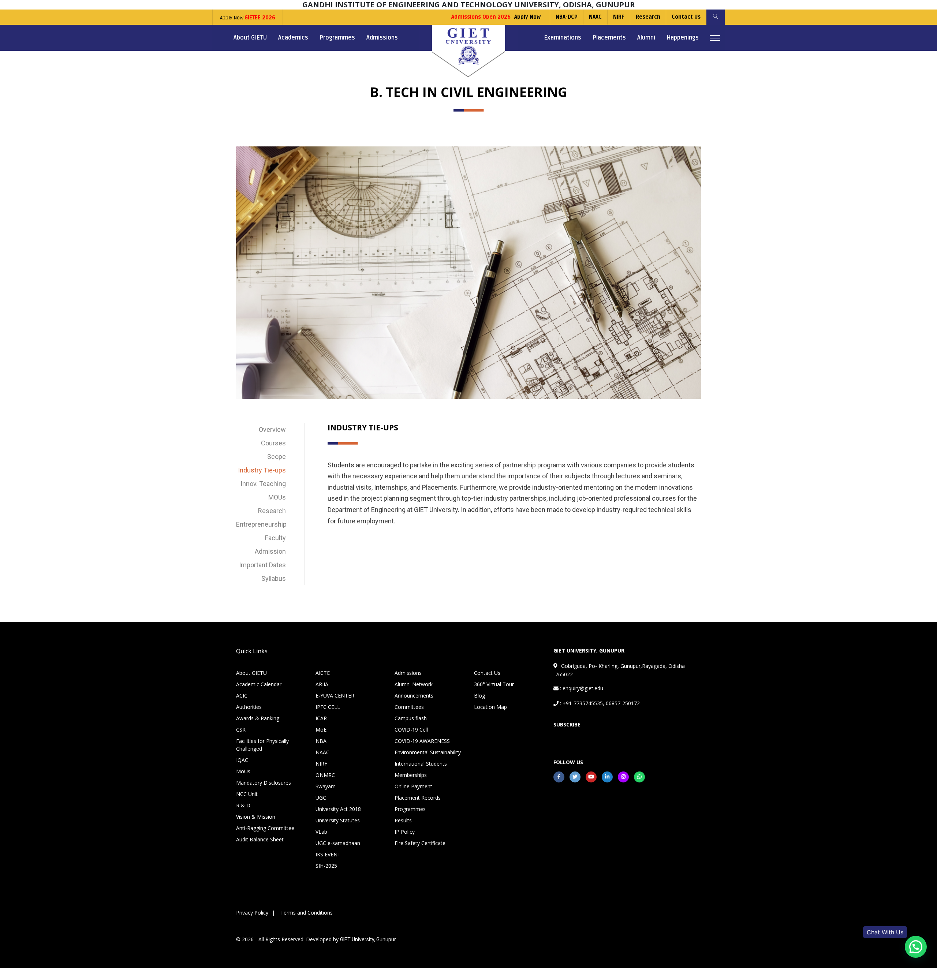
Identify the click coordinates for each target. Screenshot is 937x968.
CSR (241, 729)
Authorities (249, 706)
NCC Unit (247, 794)
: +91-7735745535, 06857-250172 (599, 703)
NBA (321, 740)
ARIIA (322, 684)
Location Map (490, 706)
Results (403, 820)
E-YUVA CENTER (335, 695)
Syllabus (273, 578)
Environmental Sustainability (428, 752)
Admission (270, 551)
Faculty (275, 538)
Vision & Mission (255, 816)
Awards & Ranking (257, 718)
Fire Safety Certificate (420, 843)
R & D (243, 805)
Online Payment (413, 786)
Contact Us (686, 17)
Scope (276, 456)
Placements (609, 37)
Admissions (382, 37)
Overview (272, 429)
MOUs (277, 497)
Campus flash (411, 718)
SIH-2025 (326, 865)
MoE (321, 729)
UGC (321, 797)
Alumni (646, 37)
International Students (421, 763)
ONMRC (325, 774)
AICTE (323, 672)
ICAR (321, 718)
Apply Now (247, 18)
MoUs (243, 771)
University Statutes (338, 820)
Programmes (337, 37)
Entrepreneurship (261, 524)
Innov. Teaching (263, 483)
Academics (293, 37)
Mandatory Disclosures (263, 782)
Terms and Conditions (306, 912)
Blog (479, 695)
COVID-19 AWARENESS (422, 740)
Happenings (683, 37)
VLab (321, 831)
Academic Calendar (258, 684)
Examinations (562, 37)
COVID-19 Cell (411, 729)
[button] (916, 947)
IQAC (242, 759)
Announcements (414, 695)
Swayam (326, 786)
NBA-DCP (567, 17)
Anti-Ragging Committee (265, 828)
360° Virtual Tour (494, 684)
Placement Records (418, 797)
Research (648, 17)
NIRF (618, 17)
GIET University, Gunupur (368, 939)
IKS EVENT (328, 854)
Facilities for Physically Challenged (262, 744)
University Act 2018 (338, 809)
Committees (409, 706)
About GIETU (250, 37)
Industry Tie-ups (262, 470)
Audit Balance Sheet (260, 839)
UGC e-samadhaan (338, 843)
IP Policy (405, 831)
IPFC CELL (328, 706)
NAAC (595, 17)
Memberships (411, 774)
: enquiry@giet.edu (581, 688)
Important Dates (262, 565)
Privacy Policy (252, 912)
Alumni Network (414, 684)
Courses (273, 443)
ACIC (241, 695)
